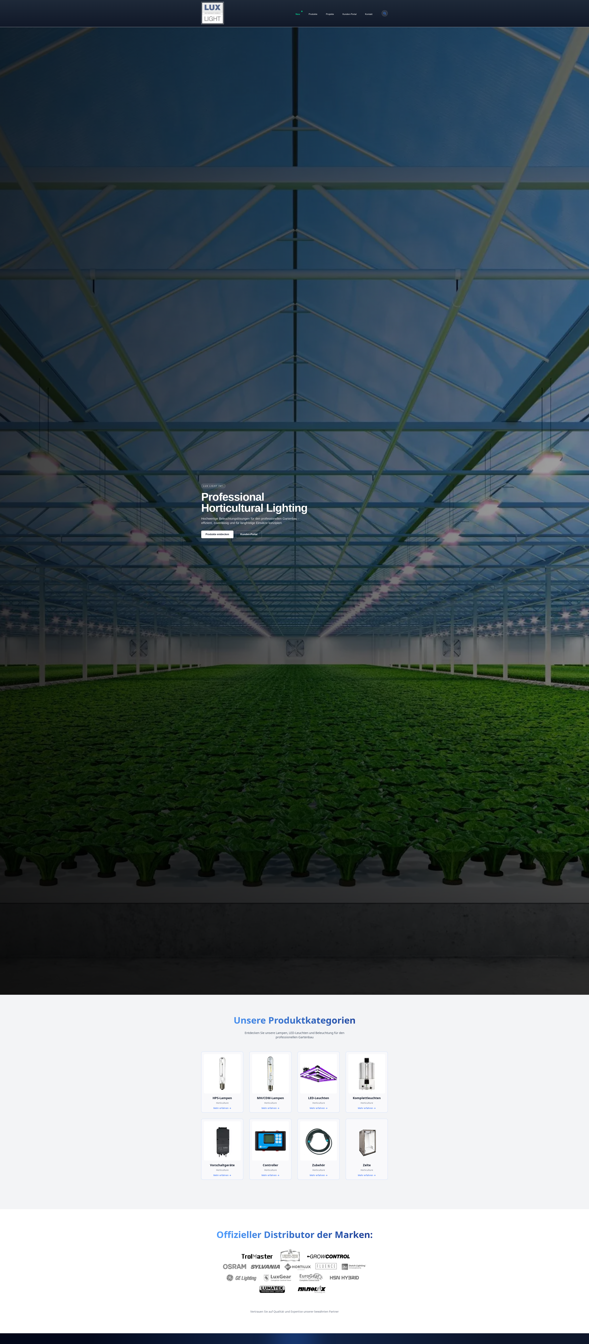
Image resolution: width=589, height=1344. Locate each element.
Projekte (330, 14)
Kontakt (368, 14)
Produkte (313, 14)
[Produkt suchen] (385, 13)
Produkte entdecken (217, 534)
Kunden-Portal (349, 14)
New (298, 14)
